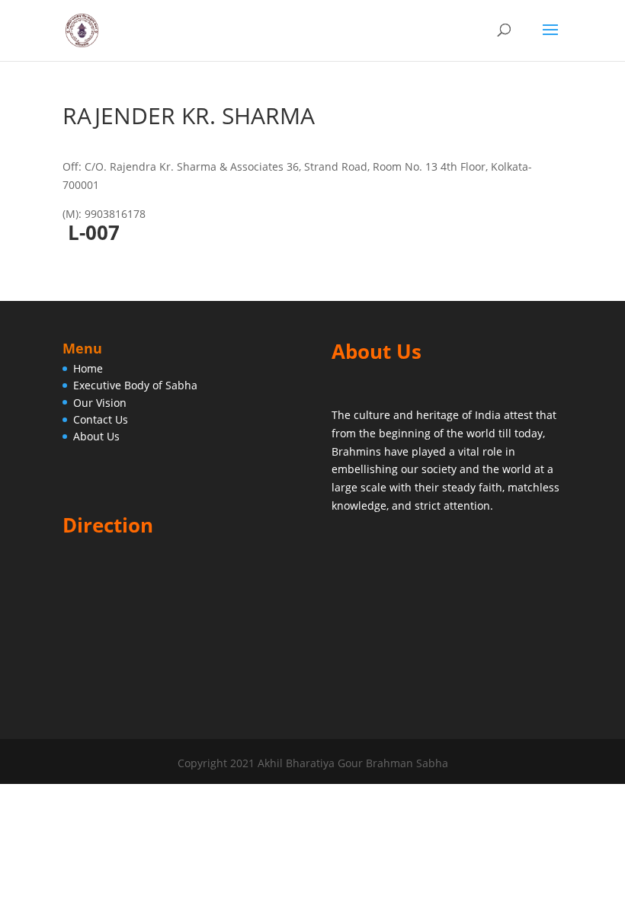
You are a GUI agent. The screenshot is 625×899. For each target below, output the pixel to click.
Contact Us (100, 419)
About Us (96, 436)
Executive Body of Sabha (135, 385)
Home (88, 368)
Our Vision (100, 402)
